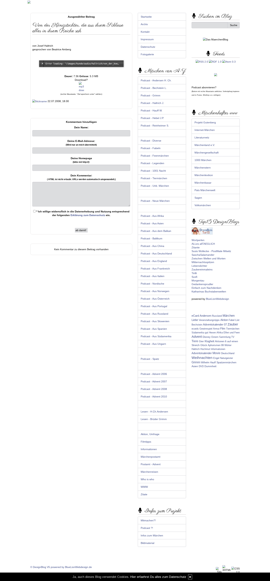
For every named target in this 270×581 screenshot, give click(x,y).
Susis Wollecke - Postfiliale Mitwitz (211, 251)
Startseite (146, 16)
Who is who (147, 479)
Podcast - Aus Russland (154, 313)
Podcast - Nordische (152, 283)
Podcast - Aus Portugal (154, 306)
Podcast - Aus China (152, 246)
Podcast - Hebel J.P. (152, 118)
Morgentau (198, 280)
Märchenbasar (203, 182)
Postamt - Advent (151, 464)
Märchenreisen (149, 471)
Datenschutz (148, 46)
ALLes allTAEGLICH (203, 243)
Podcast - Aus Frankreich (155, 268)
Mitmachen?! (148, 520)
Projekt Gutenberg (205, 122)
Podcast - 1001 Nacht (153, 170)
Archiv (144, 24)
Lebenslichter (199, 265)
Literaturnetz (202, 137)
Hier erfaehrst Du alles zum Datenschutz (158, 577)
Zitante (196, 247)
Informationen (149, 449)
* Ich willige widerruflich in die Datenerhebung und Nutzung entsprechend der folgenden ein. (82, 213)
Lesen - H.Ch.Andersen (154, 411)
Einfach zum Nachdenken (206, 287)
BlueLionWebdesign (217, 298)
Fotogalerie (147, 54)
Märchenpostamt (150, 456)
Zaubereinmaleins (202, 269)
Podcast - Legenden (152, 163)
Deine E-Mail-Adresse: (81, 143)
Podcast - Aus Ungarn (153, 343)
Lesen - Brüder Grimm (154, 419)
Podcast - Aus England (154, 261)
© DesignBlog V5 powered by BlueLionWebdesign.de (61, 567)
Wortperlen (198, 240)
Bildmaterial (147, 543)
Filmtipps (146, 441)
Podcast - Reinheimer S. (155, 125)
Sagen (198, 197)
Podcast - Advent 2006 (154, 373)
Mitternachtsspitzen (203, 262)
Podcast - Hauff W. (151, 110)
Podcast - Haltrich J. (152, 103)
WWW (144, 486)
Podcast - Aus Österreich (155, 298)
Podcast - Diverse (151, 140)
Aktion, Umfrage (150, 434)
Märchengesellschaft (207, 152)
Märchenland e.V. (205, 145)
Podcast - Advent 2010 (154, 396)
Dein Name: (81, 127)
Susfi (194, 276)
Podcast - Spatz (150, 358)
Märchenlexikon (204, 175)
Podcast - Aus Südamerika (156, 336)
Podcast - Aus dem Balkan (156, 230)
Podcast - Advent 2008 (154, 389)
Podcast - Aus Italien (152, 276)
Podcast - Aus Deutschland (156, 253)
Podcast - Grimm (150, 95)
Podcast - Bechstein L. (154, 87)
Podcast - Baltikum (151, 238)
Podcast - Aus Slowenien (155, 321)
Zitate (144, 494)
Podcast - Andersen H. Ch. (156, 80)
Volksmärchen (203, 205)
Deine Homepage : (81, 160)
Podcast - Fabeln (151, 148)
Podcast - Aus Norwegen (155, 291)
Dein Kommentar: (81, 177)
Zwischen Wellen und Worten (209, 258)
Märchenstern (203, 167)
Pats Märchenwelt (205, 190)
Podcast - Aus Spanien (154, 328)
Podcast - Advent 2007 (154, 381)
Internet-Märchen (205, 129)
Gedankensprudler (202, 284)
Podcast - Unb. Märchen (155, 185)
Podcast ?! (147, 527)
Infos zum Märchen (152, 535)
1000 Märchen (203, 160)
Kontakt (145, 31)
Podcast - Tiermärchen (154, 178)
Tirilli (194, 273)
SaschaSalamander (203, 254)
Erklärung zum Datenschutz (88, 215)
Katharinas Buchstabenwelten (209, 291)
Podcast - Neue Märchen (155, 200)
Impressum (147, 39)
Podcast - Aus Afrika (152, 215)
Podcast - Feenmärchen (155, 155)
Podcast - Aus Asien (152, 223)
